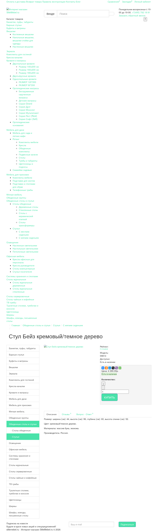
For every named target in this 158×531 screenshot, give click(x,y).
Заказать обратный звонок (132, 15)
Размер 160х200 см (29, 69)
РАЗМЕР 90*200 (27, 85)
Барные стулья (14, 25)
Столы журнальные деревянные (22, 284)
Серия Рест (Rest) (28, 115)
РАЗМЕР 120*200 (27, 82)
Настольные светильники (25, 248)
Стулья (16, 228)
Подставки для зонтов (24, 180)
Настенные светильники (25, 245)
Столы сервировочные (17, 296)
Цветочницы (12, 311)
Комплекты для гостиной (18, 54)
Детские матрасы (27, 100)
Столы (22, 157)
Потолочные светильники (25, 251)
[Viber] (116, 368)
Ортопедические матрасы (26, 88)
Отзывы (66, 414)
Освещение (12, 242)
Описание (51, 414)
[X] (113, 368)
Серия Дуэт (24, 106)
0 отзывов (104, 349)
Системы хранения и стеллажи (22, 276)
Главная (16, 325)
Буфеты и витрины (15, 28)
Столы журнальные (16, 279)
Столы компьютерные (24, 268)
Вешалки (10, 31)
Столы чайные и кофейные (20, 299)
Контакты (70, 1)
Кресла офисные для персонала (23, 261)
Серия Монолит (27, 109)
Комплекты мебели (28, 142)
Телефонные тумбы (23, 189)
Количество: (108, 379)
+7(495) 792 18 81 (141, 12)
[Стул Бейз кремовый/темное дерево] (70, 346)
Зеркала (10, 51)
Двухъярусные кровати (24, 75)
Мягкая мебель (14, 194)
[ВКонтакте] (103, 368)
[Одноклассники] (106, 368)
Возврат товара (34, 1)
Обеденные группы (16, 197)
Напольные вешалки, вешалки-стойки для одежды (23, 40)
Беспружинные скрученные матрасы (26, 94)
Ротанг (16, 139)
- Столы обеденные (20, 430)
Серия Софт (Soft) (28, 119)
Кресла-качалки (14, 57)
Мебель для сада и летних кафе (22, 134)
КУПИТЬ (109, 397)
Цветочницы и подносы (26, 165)
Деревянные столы (28, 206)
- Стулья (14, 436)
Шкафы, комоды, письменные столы (18, 514)
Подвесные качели (28, 154)
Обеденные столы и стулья (20, 200)
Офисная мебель (15, 256)
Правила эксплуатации (53, 1)
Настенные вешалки (23, 46)
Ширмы (10, 314)
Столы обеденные (22, 203)
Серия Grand (25, 103)
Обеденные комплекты (25, 150)
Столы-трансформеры (26, 224)
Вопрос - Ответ (84, 414)
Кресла (22, 145)
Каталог (14, 18)
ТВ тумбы (11, 302)
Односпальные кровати (24, 78)
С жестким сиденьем (24, 233)
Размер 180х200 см (29, 72)
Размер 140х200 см (29, 66)
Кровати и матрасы (16, 60)
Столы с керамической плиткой (26, 216)
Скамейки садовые (22, 169)
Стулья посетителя (22, 271)
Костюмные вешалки (23, 34)
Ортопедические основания (21, 124)
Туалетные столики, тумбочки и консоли (19, 492)
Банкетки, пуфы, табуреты (19, 21)
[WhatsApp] (119, 368)
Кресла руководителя (23, 265)
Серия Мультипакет (29, 112)
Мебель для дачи (15, 129)
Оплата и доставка (15, 1)
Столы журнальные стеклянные (22, 290)
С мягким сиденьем (29, 237)
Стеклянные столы (28, 209)
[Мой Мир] (109, 368)
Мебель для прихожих (17, 174)
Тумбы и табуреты (28, 160)
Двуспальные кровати (24, 63)
